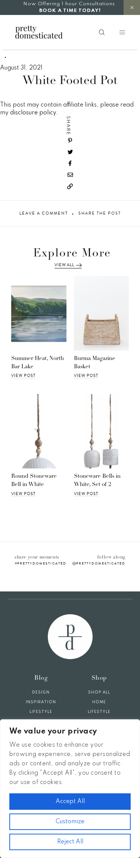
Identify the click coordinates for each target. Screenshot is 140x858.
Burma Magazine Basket (94, 363)
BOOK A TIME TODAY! (70, 10)
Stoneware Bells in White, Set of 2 (97, 481)
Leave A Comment (43, 213)
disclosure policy (33, 113)
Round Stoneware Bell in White (34, 481)
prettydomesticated (41, 563)
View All (64, 265)
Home (99, 702)
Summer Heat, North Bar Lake (37, 363)
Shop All (99, 692)
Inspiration (41, 702)
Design (41, 692)
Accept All (70, 802)
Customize (70, 822)
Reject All (70, 842)
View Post (23, 376)
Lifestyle (40, 712)
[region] (70, 788)
